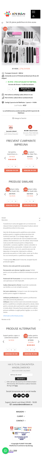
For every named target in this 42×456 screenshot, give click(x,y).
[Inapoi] (1, 22)
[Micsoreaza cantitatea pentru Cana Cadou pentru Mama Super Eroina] (27, 350)
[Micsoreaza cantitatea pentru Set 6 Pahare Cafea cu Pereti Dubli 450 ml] (26, 201)
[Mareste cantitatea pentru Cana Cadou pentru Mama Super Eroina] (34, 350)
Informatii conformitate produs (13, 316)
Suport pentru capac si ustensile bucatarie (11, 336)
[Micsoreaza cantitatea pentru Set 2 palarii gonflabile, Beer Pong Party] (26, 166)
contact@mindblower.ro (22, 404)
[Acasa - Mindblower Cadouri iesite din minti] (14, 14)
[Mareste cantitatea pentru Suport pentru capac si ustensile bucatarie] (14, 350)
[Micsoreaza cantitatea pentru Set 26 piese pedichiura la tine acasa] (9, 89)
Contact (20, 421)
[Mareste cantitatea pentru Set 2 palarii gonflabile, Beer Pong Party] (33, 166)
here (16, 386)
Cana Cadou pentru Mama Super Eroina (31, 336)
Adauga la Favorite (20, 118)
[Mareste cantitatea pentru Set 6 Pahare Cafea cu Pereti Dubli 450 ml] (33, 201)
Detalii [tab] (4, 218)
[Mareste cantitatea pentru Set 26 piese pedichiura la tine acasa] (15, 89)
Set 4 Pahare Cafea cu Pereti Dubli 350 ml (12, 190)
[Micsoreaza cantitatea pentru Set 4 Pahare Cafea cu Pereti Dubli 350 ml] (8, 201)
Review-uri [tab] (6, 319)
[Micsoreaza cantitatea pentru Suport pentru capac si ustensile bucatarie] (7, 350)
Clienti (20, 416)
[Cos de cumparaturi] (33, 16)
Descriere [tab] (5, 220)
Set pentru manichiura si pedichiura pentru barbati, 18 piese (12, 153)
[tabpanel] (21, 45)
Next (38, 48)
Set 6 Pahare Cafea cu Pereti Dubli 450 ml (30, 190)
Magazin (20, 412)
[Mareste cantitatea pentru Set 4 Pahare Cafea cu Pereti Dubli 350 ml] (15, 201)
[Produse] (34, 12)
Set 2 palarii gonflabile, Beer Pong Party (30, 153)
